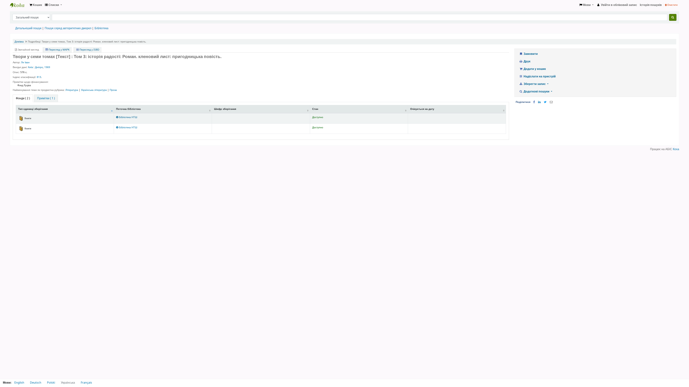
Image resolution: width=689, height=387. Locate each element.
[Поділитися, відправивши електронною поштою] (551, 102)
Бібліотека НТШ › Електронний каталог (19, 5)
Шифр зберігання (225, 109)
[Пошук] (672, 17)
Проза (113, 90)
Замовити (530, 54)
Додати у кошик (534, 69)
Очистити (672, 5)
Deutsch (35, 383)
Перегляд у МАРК (58, 50)
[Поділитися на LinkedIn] (539, 102)
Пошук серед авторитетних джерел (68, 28)
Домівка (19, 42)
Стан (315, 109)
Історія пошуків (651, 5)
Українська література (94, 90)
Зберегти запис (534, 84)
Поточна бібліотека (128, 109)
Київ (30, 67)
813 (39, 77)
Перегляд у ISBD (89, 50)
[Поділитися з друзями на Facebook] (534, 102)
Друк (526, 61)
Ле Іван (25, 62)
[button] (35, 5)
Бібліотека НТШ (127, 117)
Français (86, 383)
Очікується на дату (422, 109)
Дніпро (39, 67)
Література (72, 90)
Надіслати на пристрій (539, 76)
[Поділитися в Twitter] (545, 102)
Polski (51, 383)
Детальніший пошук (28, 28)
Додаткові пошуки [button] (536, 91)
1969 (47, 67)
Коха (676, 149)
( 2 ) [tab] (23, 98)
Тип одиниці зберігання (33, 109)
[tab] (46, 98)
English (19, 383)
